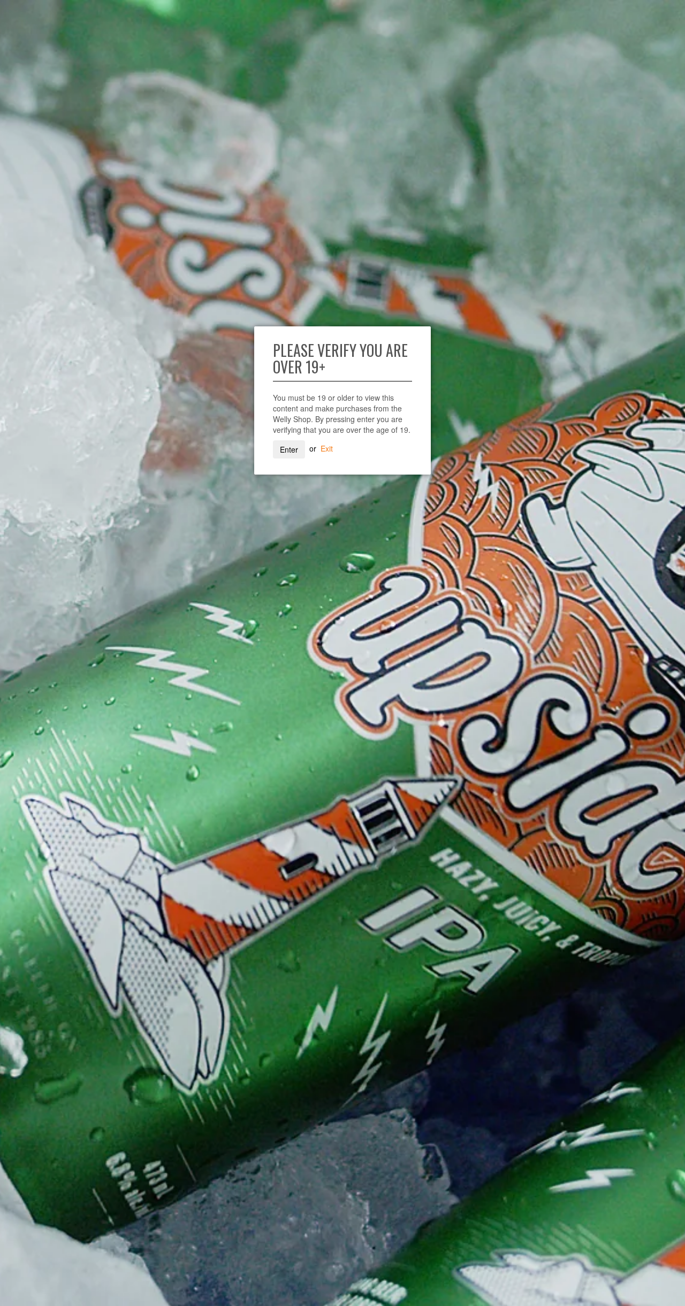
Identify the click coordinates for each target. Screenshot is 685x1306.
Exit (327, 448)
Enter (289, 449)
